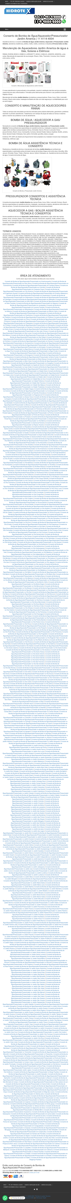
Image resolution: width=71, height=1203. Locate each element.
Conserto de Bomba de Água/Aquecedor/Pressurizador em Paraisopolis (38, 312)
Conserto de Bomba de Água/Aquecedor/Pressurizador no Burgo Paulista (38, 706)
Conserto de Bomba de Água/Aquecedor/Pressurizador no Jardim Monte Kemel (35, 894)
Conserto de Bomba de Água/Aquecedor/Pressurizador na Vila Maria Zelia (35, 345)
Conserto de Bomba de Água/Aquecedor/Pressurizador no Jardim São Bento (36, 973)
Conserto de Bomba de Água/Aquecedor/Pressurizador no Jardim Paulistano (35, 916)
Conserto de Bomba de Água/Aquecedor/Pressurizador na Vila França (31, 535)
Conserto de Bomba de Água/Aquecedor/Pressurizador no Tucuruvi (39, 1049)
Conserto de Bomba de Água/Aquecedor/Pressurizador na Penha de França (40, 414)
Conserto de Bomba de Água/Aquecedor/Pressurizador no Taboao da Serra (39, 1105)
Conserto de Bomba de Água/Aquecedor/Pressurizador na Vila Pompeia (32, 629)
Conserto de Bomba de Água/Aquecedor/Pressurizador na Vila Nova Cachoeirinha (36, 598)
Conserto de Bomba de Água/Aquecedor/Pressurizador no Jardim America (37, 744)
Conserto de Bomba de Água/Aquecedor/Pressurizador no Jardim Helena (31, 852)
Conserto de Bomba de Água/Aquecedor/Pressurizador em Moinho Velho (35, 311)
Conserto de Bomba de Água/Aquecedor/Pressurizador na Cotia (39, 1098)
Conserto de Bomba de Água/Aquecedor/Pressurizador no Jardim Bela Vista (38, 766)
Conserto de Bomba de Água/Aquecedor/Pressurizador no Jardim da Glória (35, 804)
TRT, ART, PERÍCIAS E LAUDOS (17, 1)
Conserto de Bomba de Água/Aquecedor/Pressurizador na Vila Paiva (36, 610)
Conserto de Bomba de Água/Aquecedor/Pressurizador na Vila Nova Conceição (37, 599)
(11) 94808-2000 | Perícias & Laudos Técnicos (37, 1196)
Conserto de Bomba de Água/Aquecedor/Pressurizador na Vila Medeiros (29, 552)
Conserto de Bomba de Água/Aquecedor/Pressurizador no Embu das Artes (32, 1138)
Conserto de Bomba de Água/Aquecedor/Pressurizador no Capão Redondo (37, 714)
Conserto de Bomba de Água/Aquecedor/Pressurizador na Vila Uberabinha (38, 679)
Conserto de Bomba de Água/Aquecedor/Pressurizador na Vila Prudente (33, 635)
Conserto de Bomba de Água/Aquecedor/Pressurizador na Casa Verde (31, 366)
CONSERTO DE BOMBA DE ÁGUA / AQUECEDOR (16, 3)
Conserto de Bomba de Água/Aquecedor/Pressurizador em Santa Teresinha (38, 430)
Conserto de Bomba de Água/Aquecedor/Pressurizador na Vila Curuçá (37, 500)
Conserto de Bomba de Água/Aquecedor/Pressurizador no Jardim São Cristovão (35, 979)
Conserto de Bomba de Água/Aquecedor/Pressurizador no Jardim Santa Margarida (35, 955)
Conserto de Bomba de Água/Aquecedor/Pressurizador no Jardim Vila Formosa (27, 1034)
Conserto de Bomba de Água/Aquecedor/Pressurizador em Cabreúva (31, 1150)
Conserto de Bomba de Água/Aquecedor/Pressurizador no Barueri (31, 1078)
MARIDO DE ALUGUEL (48, 1)
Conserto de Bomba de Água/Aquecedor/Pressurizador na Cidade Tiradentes (35, 386)
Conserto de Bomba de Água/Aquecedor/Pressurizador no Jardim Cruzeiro (35, 802)
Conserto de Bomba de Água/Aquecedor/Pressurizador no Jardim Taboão (38, 1014)
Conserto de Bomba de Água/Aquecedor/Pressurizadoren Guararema (30, 1111)
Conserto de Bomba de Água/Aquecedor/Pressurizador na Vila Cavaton (39, 483)
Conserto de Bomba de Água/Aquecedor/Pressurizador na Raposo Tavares (36, 424)
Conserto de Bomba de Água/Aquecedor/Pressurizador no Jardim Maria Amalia (28, 881)
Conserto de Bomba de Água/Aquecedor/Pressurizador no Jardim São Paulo (36, 993)
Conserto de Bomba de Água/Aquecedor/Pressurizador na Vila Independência (39, 553)
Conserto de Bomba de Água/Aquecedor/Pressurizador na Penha (33, 413)
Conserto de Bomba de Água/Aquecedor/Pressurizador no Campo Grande (35, 711)
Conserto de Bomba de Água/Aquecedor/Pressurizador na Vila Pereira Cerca (36, 621)
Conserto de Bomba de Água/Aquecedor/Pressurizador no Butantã (39, 707)
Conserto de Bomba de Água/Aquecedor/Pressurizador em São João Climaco (38, 330)
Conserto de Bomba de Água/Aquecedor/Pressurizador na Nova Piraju (39, 1065)
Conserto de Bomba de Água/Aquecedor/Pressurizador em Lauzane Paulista (36, 306)
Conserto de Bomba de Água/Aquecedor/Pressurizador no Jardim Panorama (37, 906)
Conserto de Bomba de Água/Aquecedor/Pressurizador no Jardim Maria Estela (39, 882)
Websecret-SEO (29, 1198)
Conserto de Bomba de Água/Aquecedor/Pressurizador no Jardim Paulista (40, 914)
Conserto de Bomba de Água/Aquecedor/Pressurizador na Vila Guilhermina (37, 545)
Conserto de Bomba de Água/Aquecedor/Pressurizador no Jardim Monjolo (37, 892)
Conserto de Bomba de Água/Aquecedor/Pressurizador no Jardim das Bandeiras (34, 814)
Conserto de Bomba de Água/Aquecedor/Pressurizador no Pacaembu (31, 1054)
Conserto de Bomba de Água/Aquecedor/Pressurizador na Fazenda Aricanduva (39, 392)
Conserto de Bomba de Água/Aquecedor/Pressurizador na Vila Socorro (39, 669)
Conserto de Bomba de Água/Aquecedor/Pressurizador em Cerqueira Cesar (36, 288)
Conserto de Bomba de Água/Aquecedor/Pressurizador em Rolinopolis (33, 325)
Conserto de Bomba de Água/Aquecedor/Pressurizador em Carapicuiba (38, 1131)
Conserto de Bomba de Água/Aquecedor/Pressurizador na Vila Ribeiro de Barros (37, 639)
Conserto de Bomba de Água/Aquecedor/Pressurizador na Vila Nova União (35, 605)
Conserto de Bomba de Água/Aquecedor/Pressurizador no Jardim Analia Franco (36, 748)
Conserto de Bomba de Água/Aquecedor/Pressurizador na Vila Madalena (38, 569)
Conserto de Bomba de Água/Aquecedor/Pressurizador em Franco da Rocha (36, 1117)
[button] (5, 1198)
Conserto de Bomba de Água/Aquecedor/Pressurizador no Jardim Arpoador (38, 1073)
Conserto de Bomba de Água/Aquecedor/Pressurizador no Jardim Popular (31, 934)
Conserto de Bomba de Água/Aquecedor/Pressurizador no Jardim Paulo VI (35, 918)
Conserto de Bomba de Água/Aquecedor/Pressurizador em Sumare (32, 341)
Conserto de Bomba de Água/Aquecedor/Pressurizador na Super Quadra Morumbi (28, 435)
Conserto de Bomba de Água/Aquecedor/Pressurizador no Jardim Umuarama (28, 1028)
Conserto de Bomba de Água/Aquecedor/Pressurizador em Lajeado (39, 1043)
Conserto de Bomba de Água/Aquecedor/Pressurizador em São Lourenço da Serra (38, 1139)
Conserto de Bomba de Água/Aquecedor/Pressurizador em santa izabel (33, 1114)
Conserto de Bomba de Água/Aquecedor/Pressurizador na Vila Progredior (38, 633)
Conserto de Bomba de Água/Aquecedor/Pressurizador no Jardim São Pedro (35, 995)
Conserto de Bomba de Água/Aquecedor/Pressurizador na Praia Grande (31, 1088)
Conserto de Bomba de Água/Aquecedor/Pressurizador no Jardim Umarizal (42, 1026)
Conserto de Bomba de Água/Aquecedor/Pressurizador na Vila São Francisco (35, 661)
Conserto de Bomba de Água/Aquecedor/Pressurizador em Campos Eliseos (36, 285)
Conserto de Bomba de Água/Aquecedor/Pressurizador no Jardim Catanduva (36, 790)
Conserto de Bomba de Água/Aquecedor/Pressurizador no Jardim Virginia (31, 1039)
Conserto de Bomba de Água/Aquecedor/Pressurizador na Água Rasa (38, 352)
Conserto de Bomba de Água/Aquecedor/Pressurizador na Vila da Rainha (38, 501)
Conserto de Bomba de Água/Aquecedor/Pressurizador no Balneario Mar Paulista (36, 691)
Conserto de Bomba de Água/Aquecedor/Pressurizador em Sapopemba (32, 338)
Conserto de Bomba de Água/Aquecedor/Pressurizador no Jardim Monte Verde (35, 896)
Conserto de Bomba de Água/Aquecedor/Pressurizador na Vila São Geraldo (36, 663)
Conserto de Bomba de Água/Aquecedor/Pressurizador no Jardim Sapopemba (35, 1001)
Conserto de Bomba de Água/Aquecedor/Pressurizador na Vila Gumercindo (37, 533)
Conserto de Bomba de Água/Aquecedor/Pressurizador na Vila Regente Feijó (35, 638)
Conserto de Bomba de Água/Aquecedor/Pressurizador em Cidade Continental (37, 369)
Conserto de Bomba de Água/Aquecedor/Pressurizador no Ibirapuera (39, 728)
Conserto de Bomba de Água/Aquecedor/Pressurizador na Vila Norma (38, 1064)
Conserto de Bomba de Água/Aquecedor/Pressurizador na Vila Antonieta (28, 455)
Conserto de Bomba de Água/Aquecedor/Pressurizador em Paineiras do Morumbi (37, 408)
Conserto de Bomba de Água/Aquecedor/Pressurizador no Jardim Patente (44, 911)
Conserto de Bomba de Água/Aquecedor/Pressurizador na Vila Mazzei (37, 477)
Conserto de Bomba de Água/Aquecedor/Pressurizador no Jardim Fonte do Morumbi (42, 841)
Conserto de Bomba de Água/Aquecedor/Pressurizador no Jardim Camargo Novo (37, 780)
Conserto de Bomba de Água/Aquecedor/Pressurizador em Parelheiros (32, 314)
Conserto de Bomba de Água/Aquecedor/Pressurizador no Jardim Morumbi (36, 898)
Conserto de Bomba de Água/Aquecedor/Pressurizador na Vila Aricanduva (36, 459)
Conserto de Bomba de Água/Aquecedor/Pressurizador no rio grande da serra (39, 1115)
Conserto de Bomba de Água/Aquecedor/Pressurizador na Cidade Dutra (38, 370)
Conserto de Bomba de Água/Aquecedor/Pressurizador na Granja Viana (31, 396)
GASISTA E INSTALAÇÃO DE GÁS (33, 1)
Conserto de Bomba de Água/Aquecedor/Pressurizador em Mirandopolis (31, 308)
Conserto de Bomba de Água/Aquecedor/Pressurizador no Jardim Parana (31, 908)
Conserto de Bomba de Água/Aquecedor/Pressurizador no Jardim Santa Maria (36, 957)
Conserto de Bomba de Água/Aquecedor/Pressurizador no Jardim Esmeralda (35, 835)
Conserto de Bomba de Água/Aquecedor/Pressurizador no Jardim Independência (37, 856)
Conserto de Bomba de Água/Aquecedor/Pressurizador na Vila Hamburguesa (35, 547)
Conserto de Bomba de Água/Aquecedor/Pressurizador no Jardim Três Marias (37, 1020)
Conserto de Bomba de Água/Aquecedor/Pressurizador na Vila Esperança (35, 524)
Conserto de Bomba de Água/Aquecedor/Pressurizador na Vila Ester (39, 525)
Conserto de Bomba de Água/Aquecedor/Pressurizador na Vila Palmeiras (37, 611)
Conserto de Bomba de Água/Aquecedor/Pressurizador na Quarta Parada (35, 419)
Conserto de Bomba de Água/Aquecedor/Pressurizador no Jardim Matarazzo (36, 760)
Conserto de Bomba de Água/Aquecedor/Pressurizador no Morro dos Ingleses (35, 1048)
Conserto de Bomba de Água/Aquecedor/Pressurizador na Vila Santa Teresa (38, 651)
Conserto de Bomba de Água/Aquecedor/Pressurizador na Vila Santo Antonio (35, 653)
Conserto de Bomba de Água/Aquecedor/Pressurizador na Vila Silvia (38, 668)
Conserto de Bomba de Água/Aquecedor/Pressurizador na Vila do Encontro (36, 512)
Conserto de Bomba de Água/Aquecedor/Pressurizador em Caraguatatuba (36, 1125)
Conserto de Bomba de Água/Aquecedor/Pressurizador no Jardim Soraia (31, 1011)
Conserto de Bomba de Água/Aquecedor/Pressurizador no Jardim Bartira (37, 765)
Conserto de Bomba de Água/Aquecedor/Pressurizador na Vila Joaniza (40, 563)
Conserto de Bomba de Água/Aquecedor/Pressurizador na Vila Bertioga (31, 468)
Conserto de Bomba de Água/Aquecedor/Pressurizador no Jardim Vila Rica (36, 1037)
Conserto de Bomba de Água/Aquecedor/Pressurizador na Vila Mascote (36, 441)
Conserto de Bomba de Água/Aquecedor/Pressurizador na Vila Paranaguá (37, 613)
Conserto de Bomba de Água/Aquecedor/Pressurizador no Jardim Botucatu (28, 773)
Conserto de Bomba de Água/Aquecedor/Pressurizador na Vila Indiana (31, 555)
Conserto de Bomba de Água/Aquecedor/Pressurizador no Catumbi (30, 719)
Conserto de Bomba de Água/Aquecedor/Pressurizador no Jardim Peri (39, 925)
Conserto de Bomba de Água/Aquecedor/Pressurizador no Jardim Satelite (31, 1003)
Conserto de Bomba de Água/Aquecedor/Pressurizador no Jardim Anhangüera (41, 755)
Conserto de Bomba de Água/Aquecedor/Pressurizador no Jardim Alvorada (38, 742)
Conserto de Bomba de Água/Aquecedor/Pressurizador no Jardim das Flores (36, 816)
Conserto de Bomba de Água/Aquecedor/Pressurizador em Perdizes (32, 317)
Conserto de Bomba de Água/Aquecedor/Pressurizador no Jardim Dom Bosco (35, 826)
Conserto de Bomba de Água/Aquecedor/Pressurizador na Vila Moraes (31, 587)
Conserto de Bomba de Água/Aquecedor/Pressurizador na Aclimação (39, 346)
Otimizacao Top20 (41, 1198)
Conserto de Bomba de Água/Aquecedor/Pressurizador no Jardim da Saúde (36, 812)
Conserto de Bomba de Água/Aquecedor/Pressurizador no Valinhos (39, 1099)
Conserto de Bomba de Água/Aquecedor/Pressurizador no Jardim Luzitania (37, 874)
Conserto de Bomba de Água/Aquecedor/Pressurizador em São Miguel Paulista (35, 335)
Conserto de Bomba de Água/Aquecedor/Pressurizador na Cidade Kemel (36, 375)
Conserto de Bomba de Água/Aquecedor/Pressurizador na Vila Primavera (38, 632)
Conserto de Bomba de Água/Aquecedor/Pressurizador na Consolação (33, 391)
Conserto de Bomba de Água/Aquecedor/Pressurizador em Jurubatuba (38, 304)
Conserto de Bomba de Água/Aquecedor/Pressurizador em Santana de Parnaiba (35, 1133)
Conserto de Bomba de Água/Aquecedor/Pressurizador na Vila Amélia (36, 447)
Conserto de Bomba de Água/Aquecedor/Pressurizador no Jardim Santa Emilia (37, 949)
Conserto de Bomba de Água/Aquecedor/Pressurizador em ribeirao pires (40, 1093)
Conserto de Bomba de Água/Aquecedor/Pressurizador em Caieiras (39, 1144)
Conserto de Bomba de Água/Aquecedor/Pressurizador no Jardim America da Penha (34, 746)
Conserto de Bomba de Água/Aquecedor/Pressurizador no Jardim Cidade (36, 795)
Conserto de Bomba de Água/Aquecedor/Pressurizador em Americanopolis (28, 281)
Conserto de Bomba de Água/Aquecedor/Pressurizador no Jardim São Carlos (36, 977)
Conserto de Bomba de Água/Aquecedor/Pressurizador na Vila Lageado (31, 565)
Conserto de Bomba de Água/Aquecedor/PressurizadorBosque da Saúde (35, 700)
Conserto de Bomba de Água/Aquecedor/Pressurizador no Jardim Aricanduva (39, 758)
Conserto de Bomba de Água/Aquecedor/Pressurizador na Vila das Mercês (42, 506)
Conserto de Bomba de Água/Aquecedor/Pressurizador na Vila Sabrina (33, 644)
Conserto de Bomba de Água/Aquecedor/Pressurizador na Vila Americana (37, 448)
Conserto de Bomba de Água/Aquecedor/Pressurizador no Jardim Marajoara (41, 879)
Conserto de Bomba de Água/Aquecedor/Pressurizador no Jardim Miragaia (36, 820)
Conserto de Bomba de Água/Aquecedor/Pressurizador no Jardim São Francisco (35, 981)
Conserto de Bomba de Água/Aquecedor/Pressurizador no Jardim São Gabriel (36, 983)
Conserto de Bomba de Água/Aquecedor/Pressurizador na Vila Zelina (31, 684)
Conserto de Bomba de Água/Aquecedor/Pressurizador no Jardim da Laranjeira (35, 806)
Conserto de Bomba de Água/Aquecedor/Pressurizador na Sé (48, 433)
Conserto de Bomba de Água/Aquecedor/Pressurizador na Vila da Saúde (32, 503)
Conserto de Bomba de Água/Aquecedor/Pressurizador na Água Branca (32, 348)
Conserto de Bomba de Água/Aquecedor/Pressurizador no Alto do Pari (38, 689)
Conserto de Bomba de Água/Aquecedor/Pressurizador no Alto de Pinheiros (38, 688)
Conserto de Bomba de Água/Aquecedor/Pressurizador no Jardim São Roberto (35, 997)
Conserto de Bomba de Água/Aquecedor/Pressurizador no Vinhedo (30, 1156)
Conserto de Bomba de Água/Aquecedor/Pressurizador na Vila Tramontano (36, 678)
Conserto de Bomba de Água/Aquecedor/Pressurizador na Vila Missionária (36, 580)
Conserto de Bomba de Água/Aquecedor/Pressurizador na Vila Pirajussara (35, 626)
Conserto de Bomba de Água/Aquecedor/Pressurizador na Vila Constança (35, 495)
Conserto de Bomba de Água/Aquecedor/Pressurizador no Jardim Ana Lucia (36, 750)
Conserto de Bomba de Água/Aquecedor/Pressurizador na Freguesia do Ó (36, 394)
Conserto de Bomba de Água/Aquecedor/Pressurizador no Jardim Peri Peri (38, 926)
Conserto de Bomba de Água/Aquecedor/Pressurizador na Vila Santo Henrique (35, 659)
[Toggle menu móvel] (65, 29)
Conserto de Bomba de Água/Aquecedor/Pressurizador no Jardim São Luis (35, 989)
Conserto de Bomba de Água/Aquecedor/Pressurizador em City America (31, 290)
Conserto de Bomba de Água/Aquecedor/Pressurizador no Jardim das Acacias (35, 810)
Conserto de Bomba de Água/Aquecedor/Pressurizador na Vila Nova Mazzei (36, 603)
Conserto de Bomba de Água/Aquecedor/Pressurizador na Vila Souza (31, 674)
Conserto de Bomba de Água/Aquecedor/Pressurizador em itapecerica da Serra (35, 1107)
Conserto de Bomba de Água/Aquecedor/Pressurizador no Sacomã (30, 962)
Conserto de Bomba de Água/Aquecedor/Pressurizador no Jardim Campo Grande (35, 782)
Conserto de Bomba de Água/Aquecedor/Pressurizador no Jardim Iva (39, 864)
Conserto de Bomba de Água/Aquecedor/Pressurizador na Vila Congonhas (35, 493)
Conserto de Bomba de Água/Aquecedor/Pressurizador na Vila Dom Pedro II (38, 513)
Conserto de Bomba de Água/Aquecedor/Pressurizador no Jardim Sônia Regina (37, 1009)
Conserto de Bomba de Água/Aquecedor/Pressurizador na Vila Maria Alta (32, 574)
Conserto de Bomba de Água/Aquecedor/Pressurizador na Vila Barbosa (32, 462)
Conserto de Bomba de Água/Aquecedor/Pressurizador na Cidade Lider (39, 376)
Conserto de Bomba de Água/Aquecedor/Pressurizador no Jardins (38, 1042)
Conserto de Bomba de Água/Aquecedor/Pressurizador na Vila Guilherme (38, 543)
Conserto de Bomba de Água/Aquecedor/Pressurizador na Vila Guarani (40, 542)
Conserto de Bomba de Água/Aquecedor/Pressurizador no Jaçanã (31, 737)
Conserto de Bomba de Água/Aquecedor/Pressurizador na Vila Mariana (31, 577)
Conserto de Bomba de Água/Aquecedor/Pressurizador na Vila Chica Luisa (38, 488)
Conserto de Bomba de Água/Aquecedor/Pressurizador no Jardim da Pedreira (35, 808)
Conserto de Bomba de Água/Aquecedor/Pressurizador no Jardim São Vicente (35, 999)
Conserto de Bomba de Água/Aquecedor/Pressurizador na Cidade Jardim (32, 372)
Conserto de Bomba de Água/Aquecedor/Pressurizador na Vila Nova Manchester (37, 601)
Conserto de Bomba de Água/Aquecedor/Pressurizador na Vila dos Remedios (36, 518)
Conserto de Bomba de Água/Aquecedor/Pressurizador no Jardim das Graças (35, 818)
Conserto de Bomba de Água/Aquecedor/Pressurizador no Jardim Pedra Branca (35, 920)
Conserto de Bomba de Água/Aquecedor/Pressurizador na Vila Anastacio (32, 450)
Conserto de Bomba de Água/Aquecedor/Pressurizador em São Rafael (39, 336)
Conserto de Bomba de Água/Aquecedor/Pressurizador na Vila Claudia (32, 485)
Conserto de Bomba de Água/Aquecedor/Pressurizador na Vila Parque (31, 615)
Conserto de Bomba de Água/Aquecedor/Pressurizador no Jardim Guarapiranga (37, 848)
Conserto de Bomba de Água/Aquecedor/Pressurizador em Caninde (39, 286)
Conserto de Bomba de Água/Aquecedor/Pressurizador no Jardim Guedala (38, 850)
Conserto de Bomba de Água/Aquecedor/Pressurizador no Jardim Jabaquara (36, 866)
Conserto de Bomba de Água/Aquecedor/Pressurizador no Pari (33, 966)
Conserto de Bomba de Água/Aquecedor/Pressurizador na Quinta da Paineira (36, 422)
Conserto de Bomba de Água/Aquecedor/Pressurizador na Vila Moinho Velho (38, 581)
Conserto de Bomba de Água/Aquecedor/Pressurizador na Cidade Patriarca (36, 380)
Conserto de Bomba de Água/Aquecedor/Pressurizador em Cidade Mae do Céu (36, 378)
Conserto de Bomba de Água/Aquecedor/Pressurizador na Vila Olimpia (31, 607)
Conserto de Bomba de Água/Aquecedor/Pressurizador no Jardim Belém (33, 768)
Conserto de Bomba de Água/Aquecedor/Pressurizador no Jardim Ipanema (38, 858)
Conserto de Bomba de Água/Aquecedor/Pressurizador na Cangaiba (32, 363)
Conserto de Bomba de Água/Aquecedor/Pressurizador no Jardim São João (36, 985)
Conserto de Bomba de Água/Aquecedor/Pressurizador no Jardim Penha (31, 922)
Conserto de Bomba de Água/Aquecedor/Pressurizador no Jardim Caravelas (36, 786)
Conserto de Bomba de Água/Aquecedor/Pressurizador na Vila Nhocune (32, 594)
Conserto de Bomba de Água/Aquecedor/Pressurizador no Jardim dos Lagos (35, 830)
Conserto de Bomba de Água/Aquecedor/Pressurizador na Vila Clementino (38, 489)
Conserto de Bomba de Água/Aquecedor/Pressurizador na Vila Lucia (37, 568)
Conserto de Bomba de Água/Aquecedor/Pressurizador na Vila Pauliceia (32, 618)
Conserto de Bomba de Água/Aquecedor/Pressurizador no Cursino (31, 723)
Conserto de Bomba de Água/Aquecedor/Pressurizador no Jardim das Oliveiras (35, 822)
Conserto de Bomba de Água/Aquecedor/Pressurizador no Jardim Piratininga (35, 932)
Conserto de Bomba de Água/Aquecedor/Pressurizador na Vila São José (31, 665)
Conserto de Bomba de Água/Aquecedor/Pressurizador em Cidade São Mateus (36, 384)
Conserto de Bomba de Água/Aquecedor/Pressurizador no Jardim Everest (32, 838)
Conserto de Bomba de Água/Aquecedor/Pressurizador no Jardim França (28, 843)
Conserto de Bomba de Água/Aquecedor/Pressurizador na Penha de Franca (42, 1058)
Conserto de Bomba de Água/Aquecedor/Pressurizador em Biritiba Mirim (36, 1109)
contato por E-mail (34, 1172)
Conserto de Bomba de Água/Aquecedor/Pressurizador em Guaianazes (28, 295)
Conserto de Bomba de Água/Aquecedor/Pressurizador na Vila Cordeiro (31, 497)
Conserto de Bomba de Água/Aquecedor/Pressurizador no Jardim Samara (38, 948)
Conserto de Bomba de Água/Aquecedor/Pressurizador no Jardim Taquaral (38, 1015)
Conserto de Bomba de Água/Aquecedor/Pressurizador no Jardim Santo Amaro (36, 969)
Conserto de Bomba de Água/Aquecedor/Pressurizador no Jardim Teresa (33, 1017)
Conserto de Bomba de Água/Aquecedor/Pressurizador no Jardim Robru (32, 945)
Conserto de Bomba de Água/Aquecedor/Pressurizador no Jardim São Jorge (35, 987)
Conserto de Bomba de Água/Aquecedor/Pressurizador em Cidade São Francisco (34, 382)
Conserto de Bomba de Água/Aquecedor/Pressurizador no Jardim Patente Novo (27, 913)
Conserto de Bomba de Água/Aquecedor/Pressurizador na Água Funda (35, 351)
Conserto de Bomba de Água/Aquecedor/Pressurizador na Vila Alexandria (38, 442)
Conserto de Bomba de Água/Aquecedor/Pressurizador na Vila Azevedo (39, 460)
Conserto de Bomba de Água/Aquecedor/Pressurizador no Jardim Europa (38, 836)
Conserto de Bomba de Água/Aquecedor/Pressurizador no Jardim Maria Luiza (35, 884)
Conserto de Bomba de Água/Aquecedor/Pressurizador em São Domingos (37, 329)
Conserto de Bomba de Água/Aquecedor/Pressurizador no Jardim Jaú (31, 868)
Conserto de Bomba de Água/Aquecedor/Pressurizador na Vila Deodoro (28, 508)
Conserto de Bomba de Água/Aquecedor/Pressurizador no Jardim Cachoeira (38, 777)
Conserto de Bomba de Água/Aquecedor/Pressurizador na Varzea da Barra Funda (39, 436)
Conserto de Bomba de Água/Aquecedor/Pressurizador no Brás (39, 701)
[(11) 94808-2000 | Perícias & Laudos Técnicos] (19, 11)
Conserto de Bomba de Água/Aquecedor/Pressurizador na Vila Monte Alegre (37, 583)
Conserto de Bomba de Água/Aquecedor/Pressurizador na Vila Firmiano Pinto (37, 530)
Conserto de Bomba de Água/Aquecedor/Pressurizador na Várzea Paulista (40, 1151)
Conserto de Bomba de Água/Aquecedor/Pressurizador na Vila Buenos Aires (37, 472)
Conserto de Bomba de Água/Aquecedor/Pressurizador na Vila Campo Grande (38, 478)
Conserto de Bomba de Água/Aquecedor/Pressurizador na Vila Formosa (38, 531)
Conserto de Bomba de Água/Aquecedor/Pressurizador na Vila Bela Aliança (39, 466)
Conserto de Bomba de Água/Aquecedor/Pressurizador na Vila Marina (38, 420)
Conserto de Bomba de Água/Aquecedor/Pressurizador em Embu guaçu (32, 1104)
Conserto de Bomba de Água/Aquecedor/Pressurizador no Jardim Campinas (37, 778)
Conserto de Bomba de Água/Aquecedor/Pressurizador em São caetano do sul (43, 1082)
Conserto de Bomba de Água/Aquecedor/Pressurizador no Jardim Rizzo (39, 943)
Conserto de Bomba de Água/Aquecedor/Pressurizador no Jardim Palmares (38, 904)
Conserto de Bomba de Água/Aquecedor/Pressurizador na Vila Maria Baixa (39, 575)
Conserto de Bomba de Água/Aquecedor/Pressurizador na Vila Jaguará (32, 562)
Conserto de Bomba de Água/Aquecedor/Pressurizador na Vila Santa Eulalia (42, 648)
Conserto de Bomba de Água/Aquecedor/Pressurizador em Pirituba (39, 796)
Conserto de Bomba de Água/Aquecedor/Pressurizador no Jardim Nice (31, 900)
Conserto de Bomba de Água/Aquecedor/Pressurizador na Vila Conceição (37, 491)
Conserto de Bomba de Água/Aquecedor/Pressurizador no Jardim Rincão (36, 942)
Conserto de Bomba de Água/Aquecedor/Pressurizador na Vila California (33, 474)
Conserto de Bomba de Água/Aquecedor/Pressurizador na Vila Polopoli (38, 627)
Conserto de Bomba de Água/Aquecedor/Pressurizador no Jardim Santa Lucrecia (35, 953)
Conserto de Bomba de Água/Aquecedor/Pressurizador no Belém (32, 696)
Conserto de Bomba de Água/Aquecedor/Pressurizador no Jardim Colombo (35, 800)
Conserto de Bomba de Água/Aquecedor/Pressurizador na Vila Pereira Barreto (39, 619)
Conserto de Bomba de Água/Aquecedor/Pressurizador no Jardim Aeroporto (36, 741)
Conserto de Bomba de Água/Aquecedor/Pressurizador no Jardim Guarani (38, 847)
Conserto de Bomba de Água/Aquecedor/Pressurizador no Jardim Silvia (39, 1006)
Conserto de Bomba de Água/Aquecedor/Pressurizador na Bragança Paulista (48, 1159)
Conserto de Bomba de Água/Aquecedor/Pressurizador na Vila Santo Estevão (35, 657)
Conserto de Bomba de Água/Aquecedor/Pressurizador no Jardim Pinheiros (35, 930)
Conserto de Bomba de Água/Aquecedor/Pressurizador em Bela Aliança (38, 358)
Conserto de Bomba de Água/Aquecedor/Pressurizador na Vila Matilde (36, 471)
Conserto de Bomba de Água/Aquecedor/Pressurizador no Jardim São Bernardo (35, 975)
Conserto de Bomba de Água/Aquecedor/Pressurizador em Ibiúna (40, 1145)
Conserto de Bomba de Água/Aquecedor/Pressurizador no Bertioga (38, 1122)
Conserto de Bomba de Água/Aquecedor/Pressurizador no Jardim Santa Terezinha (39, 967)
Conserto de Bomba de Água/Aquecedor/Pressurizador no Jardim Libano (36, 871)
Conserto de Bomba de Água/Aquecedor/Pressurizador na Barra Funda (36, 357)
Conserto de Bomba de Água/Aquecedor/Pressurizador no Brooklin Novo (31, 703)
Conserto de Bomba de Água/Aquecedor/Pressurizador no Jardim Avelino (31, 762)
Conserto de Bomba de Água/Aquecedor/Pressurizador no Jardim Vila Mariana (39, 1035)
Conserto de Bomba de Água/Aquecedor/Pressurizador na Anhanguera (32, 354)
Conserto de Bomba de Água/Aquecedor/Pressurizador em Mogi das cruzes (31, 1092)
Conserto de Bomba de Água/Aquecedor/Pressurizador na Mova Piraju (39, 407)
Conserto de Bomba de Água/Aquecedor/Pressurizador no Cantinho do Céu (38, 712)
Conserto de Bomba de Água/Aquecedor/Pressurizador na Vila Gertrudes (32, 538)
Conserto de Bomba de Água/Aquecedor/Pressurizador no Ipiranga (30, 733)
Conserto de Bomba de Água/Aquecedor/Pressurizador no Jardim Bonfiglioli (43, 771)
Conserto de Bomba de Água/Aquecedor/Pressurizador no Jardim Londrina (38, 872)
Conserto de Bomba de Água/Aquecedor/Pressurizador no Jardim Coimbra (36, 798)
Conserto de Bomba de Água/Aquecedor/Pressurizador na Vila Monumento (35, 585)
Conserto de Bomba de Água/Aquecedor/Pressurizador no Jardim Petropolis (37, 928)
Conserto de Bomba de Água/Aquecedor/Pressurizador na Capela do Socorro (39, 364)
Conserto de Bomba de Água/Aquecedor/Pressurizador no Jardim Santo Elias (35, 971)
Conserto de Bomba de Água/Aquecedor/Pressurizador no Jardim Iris (31, 860)
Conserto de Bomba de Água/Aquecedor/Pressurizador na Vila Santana (28, 650)
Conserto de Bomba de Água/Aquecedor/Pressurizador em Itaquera (37, 303)
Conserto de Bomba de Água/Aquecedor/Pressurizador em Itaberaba (33, 299)
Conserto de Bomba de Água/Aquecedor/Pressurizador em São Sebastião (35, 1130)
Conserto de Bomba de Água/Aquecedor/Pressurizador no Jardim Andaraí (31, 752)
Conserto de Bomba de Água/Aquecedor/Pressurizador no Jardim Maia (31, 876)
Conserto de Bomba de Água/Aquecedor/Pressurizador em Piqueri (31, 321)
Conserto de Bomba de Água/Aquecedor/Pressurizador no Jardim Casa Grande (35, 788)
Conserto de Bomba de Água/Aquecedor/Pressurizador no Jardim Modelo (38, 890)
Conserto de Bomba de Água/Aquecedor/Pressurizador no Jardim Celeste (31, 792)
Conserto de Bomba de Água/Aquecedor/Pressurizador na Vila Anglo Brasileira (40, 453)
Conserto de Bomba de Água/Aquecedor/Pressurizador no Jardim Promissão (42, 937)
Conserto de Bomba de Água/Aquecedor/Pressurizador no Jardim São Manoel (35, 991)
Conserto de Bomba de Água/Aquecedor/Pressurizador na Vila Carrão (37, 482)
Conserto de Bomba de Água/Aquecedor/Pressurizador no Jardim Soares (38, 1007)
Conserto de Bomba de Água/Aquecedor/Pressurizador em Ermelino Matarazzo (43, 293)
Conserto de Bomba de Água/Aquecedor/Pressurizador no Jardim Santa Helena (37, 951)
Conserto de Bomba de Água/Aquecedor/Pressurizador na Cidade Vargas (31, 388)
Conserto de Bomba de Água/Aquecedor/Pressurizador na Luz (32, 403)
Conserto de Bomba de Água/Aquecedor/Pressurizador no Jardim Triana (38, 1021)
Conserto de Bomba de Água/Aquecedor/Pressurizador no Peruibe (39, 1123)
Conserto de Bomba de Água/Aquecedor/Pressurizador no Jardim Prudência (27, 938)
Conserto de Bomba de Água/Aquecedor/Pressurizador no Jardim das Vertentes (35, 824)
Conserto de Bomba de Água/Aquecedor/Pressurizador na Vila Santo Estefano (35, 655)
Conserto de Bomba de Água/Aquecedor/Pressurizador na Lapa (31, 399)
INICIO (6, 1)
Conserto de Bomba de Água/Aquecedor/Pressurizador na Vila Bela (34, 465)
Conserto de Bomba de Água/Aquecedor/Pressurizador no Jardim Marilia (31, 886)
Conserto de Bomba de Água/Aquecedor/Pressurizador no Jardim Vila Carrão (42, 1032)
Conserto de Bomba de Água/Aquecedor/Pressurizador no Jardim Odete (36, 903)
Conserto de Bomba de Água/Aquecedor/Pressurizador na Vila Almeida (32, 444)
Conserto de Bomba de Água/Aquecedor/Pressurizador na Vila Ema (39, 519)
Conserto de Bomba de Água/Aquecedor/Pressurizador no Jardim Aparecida (27, 757)
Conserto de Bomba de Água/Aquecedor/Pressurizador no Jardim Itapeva (36, 863)
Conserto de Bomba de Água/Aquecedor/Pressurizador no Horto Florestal (35, 727)
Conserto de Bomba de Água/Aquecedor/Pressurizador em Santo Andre (28, 1084)
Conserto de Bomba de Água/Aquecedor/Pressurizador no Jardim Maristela (38, 889)
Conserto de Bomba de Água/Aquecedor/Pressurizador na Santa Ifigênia (36, 429)
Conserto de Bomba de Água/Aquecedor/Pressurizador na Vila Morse (33, 590)
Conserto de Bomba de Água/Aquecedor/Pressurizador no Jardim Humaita (38, 855)
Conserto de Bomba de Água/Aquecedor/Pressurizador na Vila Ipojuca (33, 558)
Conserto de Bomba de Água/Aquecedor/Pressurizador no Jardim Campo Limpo (36, 784)
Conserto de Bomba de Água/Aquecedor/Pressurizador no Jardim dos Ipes (36, 828)
